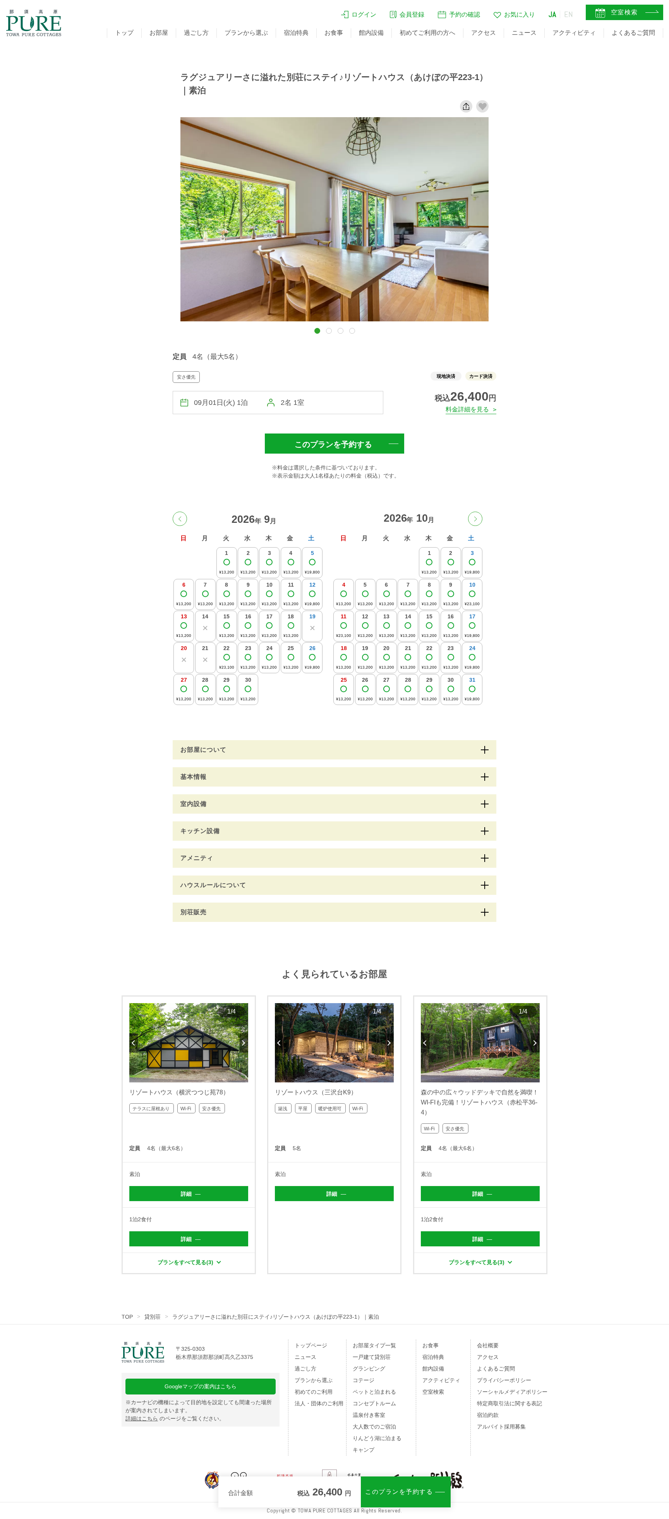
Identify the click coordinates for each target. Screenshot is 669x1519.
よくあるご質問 (633, 32)
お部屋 (158, 32)
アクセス (483, 32)
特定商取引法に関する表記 (509, 1403)
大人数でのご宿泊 (374, 1426)
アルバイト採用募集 (501, 1426)
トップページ (311, 1345)
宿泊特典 (296, 32)
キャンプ (363, 1450)
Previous (133, 1043)
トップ (124, 32)
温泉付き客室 (369, 1415)
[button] (317, 331)
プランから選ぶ (246, 32)
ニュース (524, 32)
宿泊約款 (488, 1415)
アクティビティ (574, 32)
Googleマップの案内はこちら (201, 1386)
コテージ (363, 1380)
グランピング (369, 1368)
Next (244, 1043)
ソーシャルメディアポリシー (512, 1392)
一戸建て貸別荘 (372, 1357)
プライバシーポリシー (504, 1380)
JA (552, 14)
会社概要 (488, 1345)
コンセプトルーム (374, 1403)
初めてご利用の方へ (427, 32)
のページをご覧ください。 (175, 1418)
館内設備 (371, 32)
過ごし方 (196, 32)
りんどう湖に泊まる (377, 1438)
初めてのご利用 (314, 1392)
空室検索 (433, 1392)
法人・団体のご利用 (319, 1403)
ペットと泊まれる (374, 1392)
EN (568, 14)
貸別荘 (152, 1317)
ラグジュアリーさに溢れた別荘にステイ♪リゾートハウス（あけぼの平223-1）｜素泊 (275, 1317)
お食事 (333, 32)
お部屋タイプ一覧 (374, 1345)
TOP (127, 1317)
